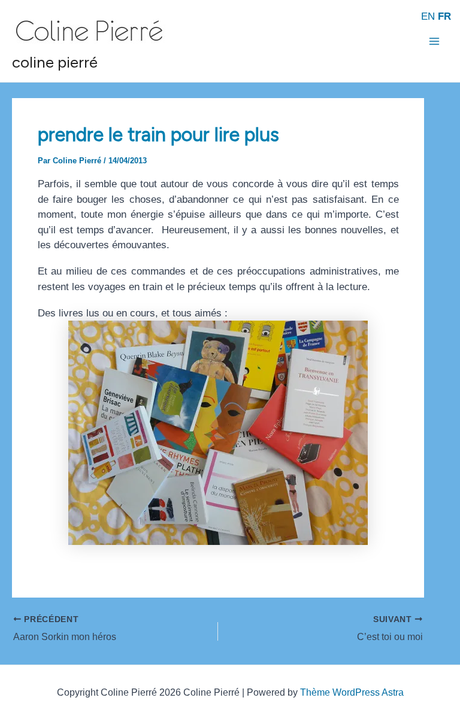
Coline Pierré (55, 62)
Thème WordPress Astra (352, 692)
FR (444, 16)
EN (428, 16)
